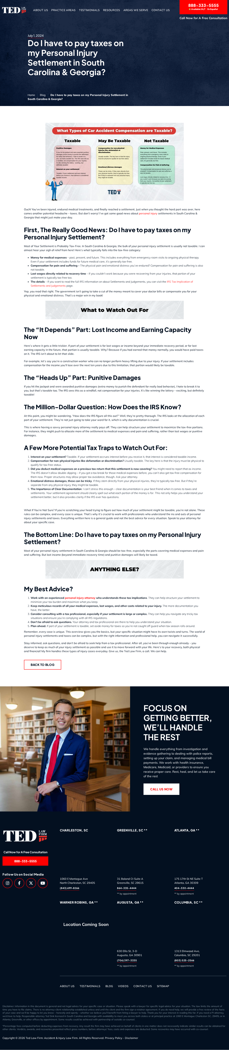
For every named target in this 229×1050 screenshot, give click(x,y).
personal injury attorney (80, 597)
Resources (111, 10)
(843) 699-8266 (69, 888)
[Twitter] (31, 883)
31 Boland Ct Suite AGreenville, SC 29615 (130, 881)
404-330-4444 (184, 888)
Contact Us (161, 10)
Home (31, 95)
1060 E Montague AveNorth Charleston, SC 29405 (77, 881)
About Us (40, 10)
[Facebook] (19, 883)
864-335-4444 (126, 888)
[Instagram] (8, 883)
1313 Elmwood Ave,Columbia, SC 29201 (187, 953)
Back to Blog (42, 665)
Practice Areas (63, 10)
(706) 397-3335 (127, 960)
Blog (43, 95)
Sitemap (163, 986)
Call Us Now (161, 789)
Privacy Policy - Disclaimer (121, 1038)
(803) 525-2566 (184, 960)
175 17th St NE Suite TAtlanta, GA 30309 (188, 881)
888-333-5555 (203, 6)
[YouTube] (43, 883)
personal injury (148, 213)
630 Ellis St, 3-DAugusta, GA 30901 (129, 953)
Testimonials (89, 10)
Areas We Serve (135, 10)
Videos (123, 986)
